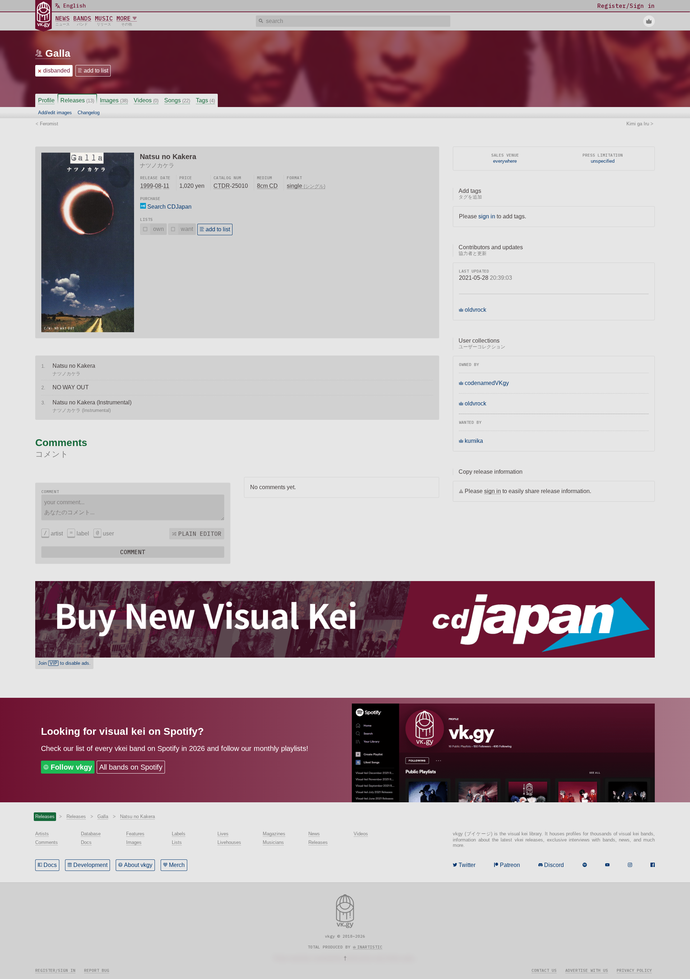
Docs (50, 865)
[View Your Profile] (649, 21)
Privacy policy (634, 970)
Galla (57, 53)
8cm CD (267, 186)
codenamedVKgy (487, 383)
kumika (474, 441)
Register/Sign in (55, 970)
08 (158, 186)
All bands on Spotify (130, 767)
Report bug (96, 970)
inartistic (369, 947)
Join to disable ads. (64, 663)
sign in (486, 216)
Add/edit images (55, 112)
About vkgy (138, 865)
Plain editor (199, 533)
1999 (146, 186)
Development (90, 865)
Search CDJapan (169, 207)
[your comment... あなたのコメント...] (132, 507)
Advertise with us (586, 970)
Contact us (544, 970)
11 (166, 186)
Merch (177, 865)
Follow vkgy (71, 767)
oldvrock (475, 310)
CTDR (221, 186)
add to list (96, 71)
